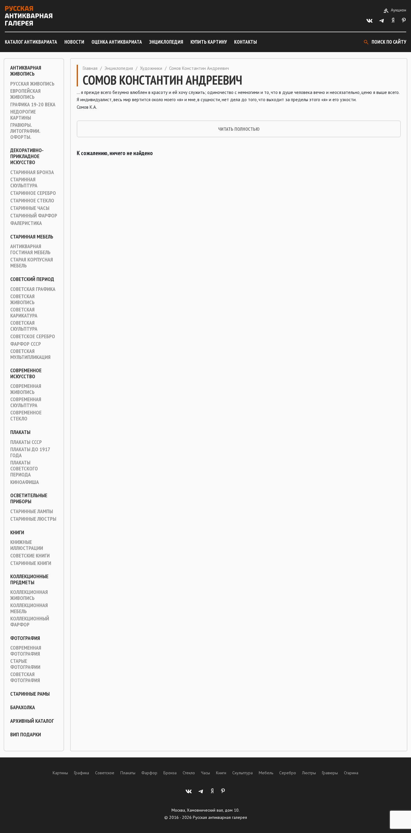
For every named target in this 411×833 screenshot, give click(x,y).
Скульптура (242, 772)
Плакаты (20, 432)
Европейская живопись (25, 94)
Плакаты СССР (26, 442)
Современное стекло (26, 416)
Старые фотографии (25, 664)
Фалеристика (26, 223)
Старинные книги (30, 563)
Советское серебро (32, 336)
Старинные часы (29, 208)
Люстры (309, 772)
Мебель (266, 772)
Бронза (170, 772)
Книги (17, 532)
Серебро (287, 772)
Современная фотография (25, 651)
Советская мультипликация (30, 354)
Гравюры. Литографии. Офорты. (25, 131)
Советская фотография (25, 677)
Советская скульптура (23, 326)
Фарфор (149, 772)
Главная (90, 68)
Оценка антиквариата (116, 42)
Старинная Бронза (32, 172)
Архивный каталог (32, 721)
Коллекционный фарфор (29, 622)
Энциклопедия (166, 42)
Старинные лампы (31, 511)
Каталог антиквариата (31, 42)
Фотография (25, 638)
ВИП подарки (25, 735)
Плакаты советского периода (24, 469)
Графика (81, 772)
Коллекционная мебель (29, 608)
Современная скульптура (25, 402)
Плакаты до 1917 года (30, 452)
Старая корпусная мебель (31, 263)
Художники (151, 68)
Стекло (189, 772)
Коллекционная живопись (29, 595)
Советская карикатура (23, 313)
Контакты (245, 42)
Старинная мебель (31, 237)
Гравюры (330, 772)
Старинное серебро (33, 193)
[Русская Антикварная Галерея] (28, 16)
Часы (205, 772)
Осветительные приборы (28, 498)
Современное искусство (26, 373)
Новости (74, 42)
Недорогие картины (23, 115)
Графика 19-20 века (32, 104)
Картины (60, 772)
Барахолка (22, 707)
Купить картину (208, 42)
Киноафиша (24, 482)
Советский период (32, 279)
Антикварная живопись (25, 71)
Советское (104, 772)
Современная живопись (25, 389)
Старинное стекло (32, 201)
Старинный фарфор (33, 216)
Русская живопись (32, 84)
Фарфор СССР (25, 344)
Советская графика (32, 289)
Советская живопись (22, 299)
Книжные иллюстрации (26, 545)
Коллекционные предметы (29, 579)
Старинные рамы (30, 694)
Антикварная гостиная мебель (30, 249)
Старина (351, 772)
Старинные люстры (33, 519)
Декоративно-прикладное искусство (27, 156)
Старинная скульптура (23, 182)
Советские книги (30, 556)
